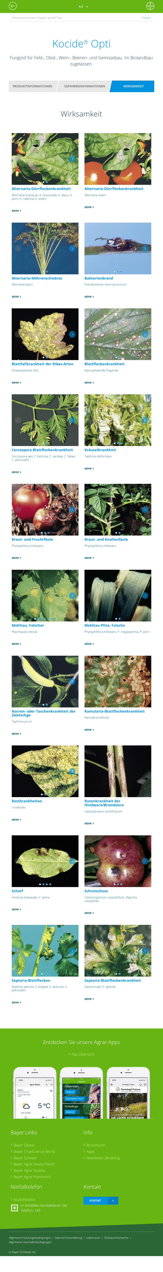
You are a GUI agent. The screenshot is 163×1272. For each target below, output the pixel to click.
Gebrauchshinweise (116, 1238)
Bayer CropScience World (34, 1151)
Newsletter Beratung (103, 1157)
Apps (90, 1151)
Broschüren (96, 1145)
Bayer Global (24, 1145)
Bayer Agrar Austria (29, 1170)
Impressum (93, 1238)
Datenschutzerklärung (68, 1238)
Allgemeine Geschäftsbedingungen (30, 1242)
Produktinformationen (32, 86)
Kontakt (95, 1200)
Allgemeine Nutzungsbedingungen (30, 1238)
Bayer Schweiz (25, 1157)
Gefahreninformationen (84, 86)
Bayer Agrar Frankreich (32, 1176)
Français (146, 17)
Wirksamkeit (133, 86)
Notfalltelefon (25, 1199)
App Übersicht (83, 1054)
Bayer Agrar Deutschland (34, 1164)
